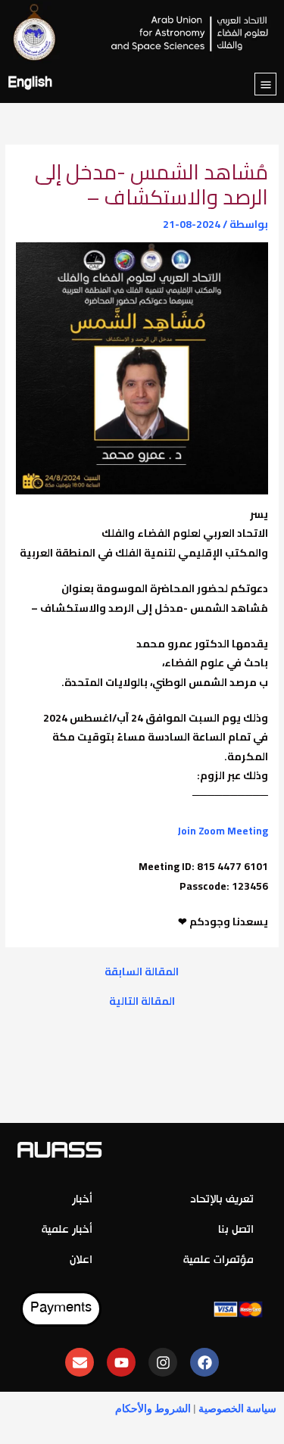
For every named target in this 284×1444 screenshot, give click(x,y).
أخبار (82, 1200)
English (30, 84)
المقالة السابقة (142, 972)
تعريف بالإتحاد (222, 1200)
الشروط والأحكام (153, 1408)
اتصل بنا (236, 1230)
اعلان (81, 1260)
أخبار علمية (67, 1230)
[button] (265, 84)
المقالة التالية (142, 1001)
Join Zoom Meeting (222, 831)
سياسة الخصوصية (237, 1408)
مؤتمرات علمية (218, 1260)
